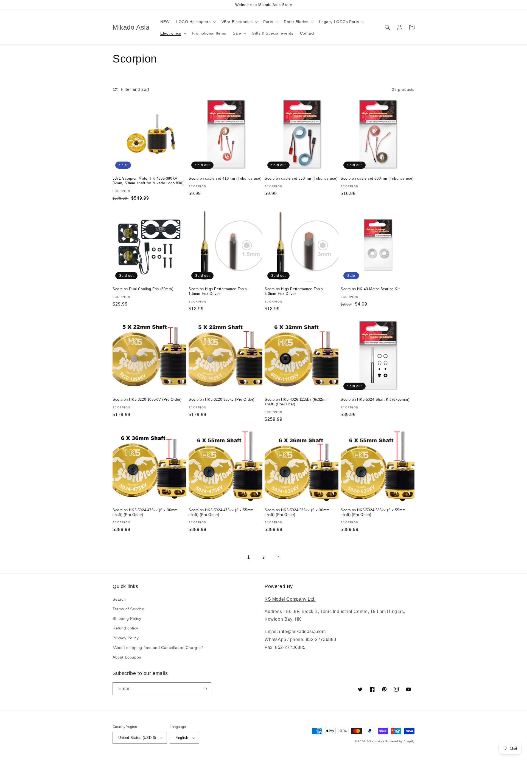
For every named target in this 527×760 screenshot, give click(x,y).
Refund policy (125, 628)
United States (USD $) (137, 738)
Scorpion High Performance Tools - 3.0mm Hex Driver (295, 291)
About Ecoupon (127, 657)
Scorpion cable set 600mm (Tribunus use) (377, 178)
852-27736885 (290, 647)
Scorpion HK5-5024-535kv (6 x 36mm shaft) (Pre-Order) (297, 512)
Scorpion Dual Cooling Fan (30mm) (143, 289)
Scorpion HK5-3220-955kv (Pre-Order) (221, 399)
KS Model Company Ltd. (290, 599)
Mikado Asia (376, 741)
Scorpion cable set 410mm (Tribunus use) (225, 178)
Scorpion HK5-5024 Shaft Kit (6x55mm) (375, 399)
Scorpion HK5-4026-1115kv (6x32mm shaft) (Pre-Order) (297, 401)
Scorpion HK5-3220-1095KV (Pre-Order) (147, 399)
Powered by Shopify (399, 741)
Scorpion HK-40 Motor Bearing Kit (370, 289)
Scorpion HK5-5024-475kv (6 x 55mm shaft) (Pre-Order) (221, 512)
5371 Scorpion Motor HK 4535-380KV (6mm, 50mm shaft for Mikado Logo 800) (148, 180)
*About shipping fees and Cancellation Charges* (158, 647)
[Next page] (278, 557)
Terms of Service (128, 609)
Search (119, 599)
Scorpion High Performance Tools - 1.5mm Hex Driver (219, 291)
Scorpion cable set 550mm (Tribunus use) (301, 178)
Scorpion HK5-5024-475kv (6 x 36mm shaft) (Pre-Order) (145, 512)
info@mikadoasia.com (302, 631)
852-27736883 (321, 639)
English (181, 738)
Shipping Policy (127, 618)
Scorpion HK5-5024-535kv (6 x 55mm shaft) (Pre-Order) (373, 512)
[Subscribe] (205, 688)
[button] (195, 21)
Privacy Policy (126, 638)
